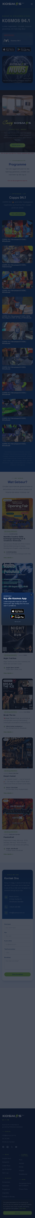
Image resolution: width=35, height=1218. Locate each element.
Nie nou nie (17, 621)
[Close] (31, 595)
